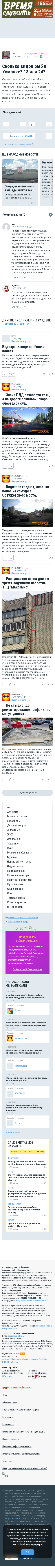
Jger (13, 224)
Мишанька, (25, 956)
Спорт (10, 893)
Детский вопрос (16, 825)
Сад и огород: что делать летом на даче (20, 1409)
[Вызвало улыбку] (15, 121)
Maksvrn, (30, 946)
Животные (13, 830)
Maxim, (11, 956)
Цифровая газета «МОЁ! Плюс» (16, 1387)
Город (10, 1171)
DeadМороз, (38, 953)
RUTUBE (5, 1362)
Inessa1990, (23, 960)
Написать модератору (18, 921)
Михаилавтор (21, 1038)
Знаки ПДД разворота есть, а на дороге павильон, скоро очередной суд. (26, 399)
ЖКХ (10, 834)
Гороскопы (13, 821)
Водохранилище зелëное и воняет (23, 349)
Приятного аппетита (19, 879)
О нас (4, 1395)
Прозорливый (21, 1066)
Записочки (13, 839)
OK (27, 1552)
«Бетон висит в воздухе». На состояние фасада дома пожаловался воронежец (26, 1024)
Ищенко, (32, 950)
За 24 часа (16, 1151)
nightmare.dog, (21, 950)
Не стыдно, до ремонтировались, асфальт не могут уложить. (26, 709)
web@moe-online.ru (23, 1301)
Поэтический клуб (18, 875)
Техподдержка (16, 898)
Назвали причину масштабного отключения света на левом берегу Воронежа (24, 1107)
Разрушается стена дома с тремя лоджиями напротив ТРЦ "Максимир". (25, 583)
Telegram (14, 1362)
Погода (11, 1220)
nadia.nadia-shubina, (17, 963)
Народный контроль (36, 53)
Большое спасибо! (18, 816)
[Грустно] (40, 121)
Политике (40, 1538)
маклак (30, 963)
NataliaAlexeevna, (15, 953)
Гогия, (17, 956)
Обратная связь (9, 1402)
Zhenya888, (13, 960)
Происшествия (14, 1204)
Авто (10, 807)
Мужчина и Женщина (19, 852)
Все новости (8, 1424)
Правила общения (10, 1439)
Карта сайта (7, 1417)
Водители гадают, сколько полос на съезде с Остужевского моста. (25, 491)
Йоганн (18, 1010)
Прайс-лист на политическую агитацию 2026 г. (23, 1432)
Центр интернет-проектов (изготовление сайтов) (24, 1468)
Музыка (12, 857)
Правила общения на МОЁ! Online (23, 917)
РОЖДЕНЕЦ (20, 1093)
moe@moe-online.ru (40, 1301)
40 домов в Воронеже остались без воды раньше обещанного (26, 1079)
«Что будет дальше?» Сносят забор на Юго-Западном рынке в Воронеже (25, 996)
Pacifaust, (28, 953)
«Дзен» (5, 1359)
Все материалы (13, 1132)
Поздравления (16, 870)
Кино (10, 848)
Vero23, (34, 956)
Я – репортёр (13, 1158)
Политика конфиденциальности (16, 1446)
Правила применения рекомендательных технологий (21, 1457)
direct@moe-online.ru (16, 1336)
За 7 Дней (28, 1151)
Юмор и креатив (16, 902)
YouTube (42, 1359)
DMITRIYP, (20, 946)
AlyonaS (15, 285)
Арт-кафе (12, 812)
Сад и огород (15, 889)
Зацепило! (13, 843)
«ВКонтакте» (15, 1359)
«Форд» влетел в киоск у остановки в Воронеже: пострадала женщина (24, 1051)
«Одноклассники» (30, 1359)
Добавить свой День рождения (27, 969)
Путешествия (15, 884)
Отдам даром (15, 866)
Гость (17, 1123)
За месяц (39, 1151)
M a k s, (32, 960)
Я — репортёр (15, 907)
